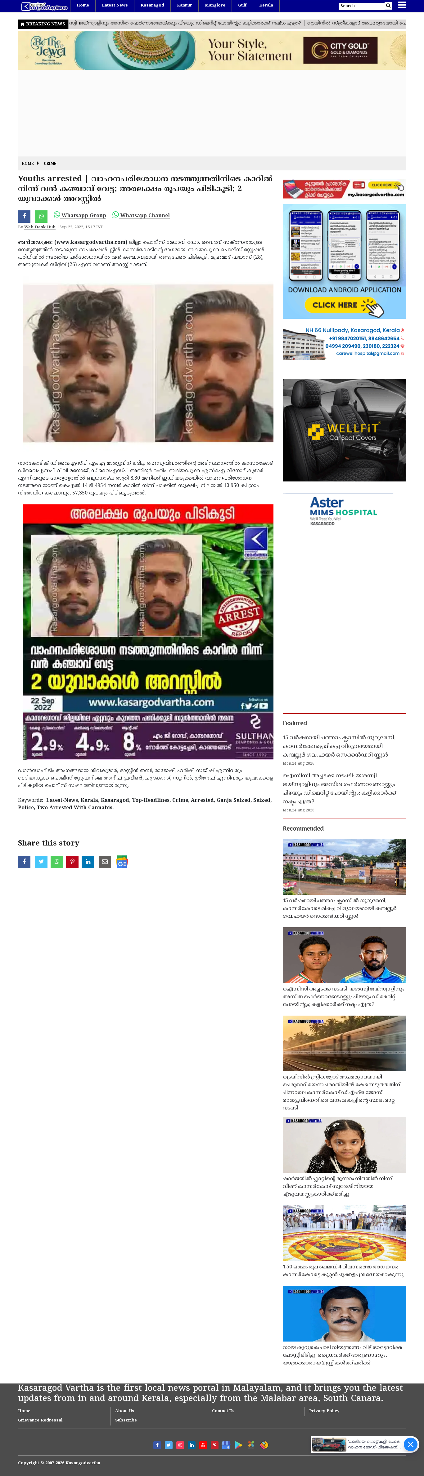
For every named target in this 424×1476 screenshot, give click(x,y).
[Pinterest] (215, 1445)
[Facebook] (157, 1445)
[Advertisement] (204, 113)
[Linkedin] (192, 1445)
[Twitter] (169, 1445)
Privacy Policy (324, 1411)
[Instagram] (180, 1445)
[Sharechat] (263, 1444)
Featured (295, 724)
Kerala (266, 5)
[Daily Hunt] (250, 1444)
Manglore (215, 5)
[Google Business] (224, 1444)
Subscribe (126, 1420)
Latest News (115, 5)
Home (83, 5)
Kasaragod (152, 5)
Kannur (184, 5)
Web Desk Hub (40, 227)
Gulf (242, 5)
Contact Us (223, 1411)
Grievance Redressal (40, 1420)
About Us (124, 1411)
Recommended (303, 829)
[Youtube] (203, 1445)
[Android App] (237, 1444)
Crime (50, 164)
